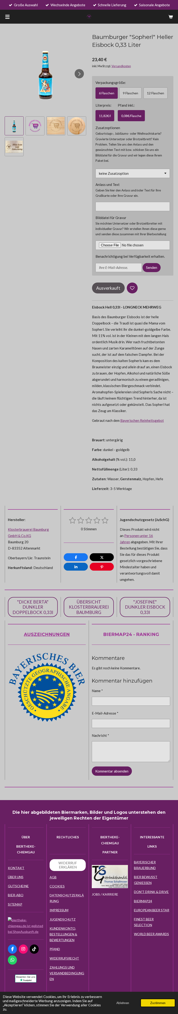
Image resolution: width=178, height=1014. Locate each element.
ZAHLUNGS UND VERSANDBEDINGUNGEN (67, 973)
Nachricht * (100, 735)
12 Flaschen (155, 93)
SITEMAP (15, 904)
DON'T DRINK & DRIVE (151, 892)
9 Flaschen (130, 93)
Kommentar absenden (111, 771)
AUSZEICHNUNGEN (47, 634)
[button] (14, 125)
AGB (53, 877)
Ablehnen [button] (122, 1003)
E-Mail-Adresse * (105, 713)
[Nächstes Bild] (79, 73)
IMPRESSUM (59, 910)
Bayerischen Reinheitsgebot (142, 420)
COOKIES (57, 886)
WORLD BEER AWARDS (151, 934)
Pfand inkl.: (126, 105)
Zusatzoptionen (107, 128)
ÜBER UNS (15, 877)
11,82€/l (105, 116)
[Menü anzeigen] (7, 16)
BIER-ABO (15, 895)
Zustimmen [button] (157, 1003)
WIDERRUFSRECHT (64, 958)
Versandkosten (121, 66)
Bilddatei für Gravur (110, 218)
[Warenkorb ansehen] (170, 16)
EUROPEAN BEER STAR (151, 910)
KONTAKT (16, 868)
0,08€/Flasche (131, 116)
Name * (97, 691)
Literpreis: (103, 105)
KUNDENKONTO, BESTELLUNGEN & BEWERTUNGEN (63, 934)
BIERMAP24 (143, 901)
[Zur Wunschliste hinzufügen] (132, 288)
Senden (151, 267)
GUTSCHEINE (18, 886)
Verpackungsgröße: (110, 82)
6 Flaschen (106, 93)
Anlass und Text (107, 184)
